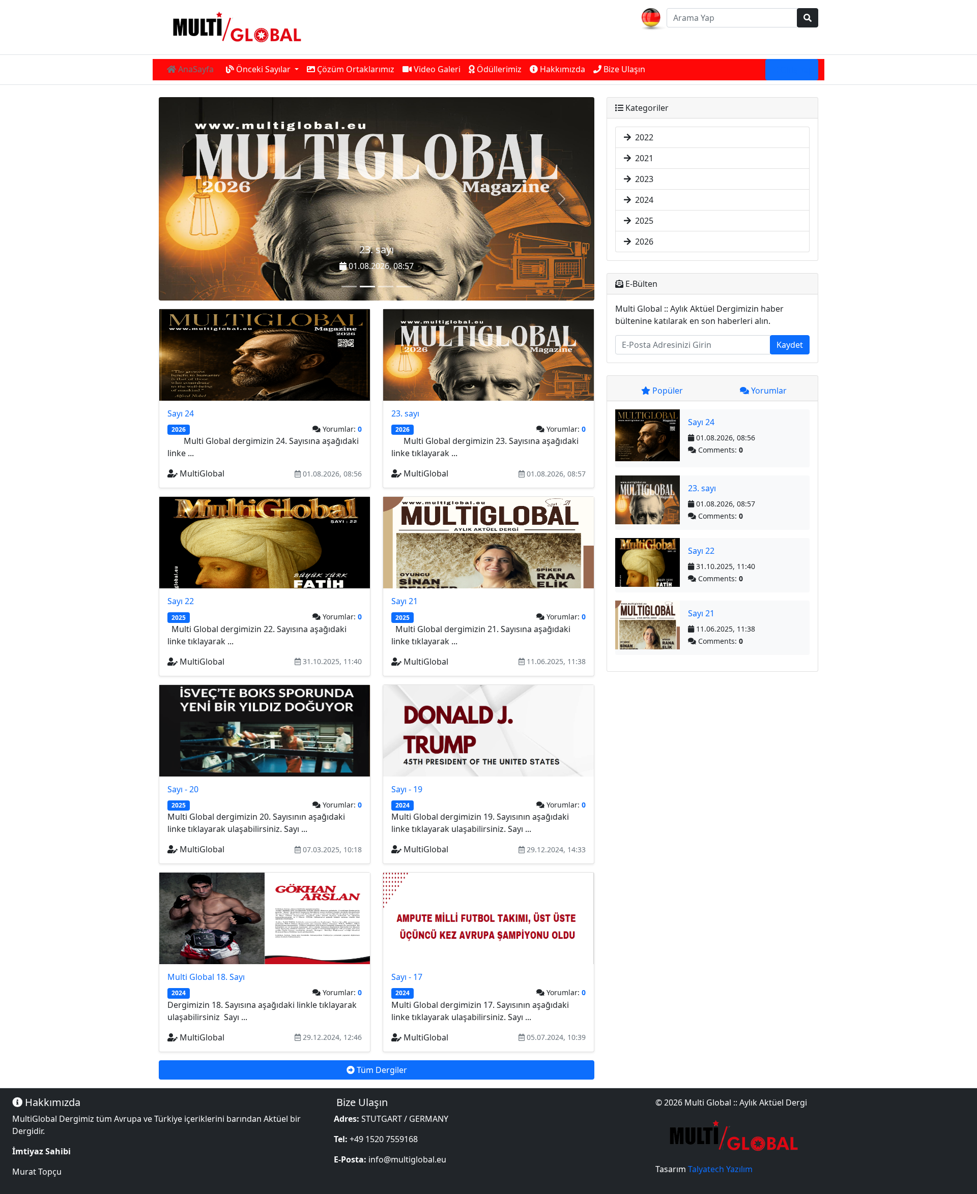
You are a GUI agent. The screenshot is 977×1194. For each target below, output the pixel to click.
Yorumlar (768, 390)
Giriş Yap (796, 69)
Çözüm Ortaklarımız (354, 69)
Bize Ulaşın (623, 69)
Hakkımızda (561, 69)
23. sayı (376, 249)
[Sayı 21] (404, 286)
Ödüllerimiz (498, 69)
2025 (642, 220)
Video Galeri (436, 69)
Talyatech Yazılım (720, 1169)
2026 (642, 241)
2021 (642, 158)
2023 (642, 179)
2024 (642, 199)
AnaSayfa (195, 69)
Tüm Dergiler (381, 1070)
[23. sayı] (367, 286)
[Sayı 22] (385, 286)
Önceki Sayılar (263, 69)
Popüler (666, 390)
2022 (642, 137)
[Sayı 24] (349, 286)
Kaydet (790, 344)
